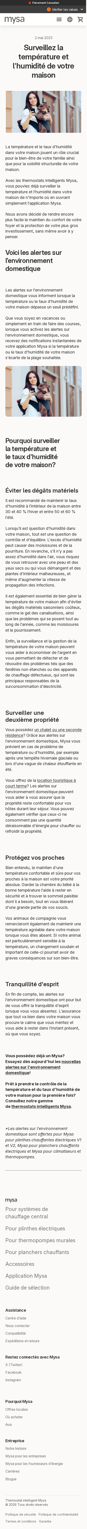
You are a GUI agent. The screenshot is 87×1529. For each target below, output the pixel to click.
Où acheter (14, 1437)
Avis (8, 1444)
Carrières (12, 1491)
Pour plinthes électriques (35, 1248)
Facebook (13, 1392)
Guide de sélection (27, 1307)
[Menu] (56, 19)
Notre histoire (15, 1468)
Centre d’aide (15, 1338)
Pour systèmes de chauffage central (26, 1233)
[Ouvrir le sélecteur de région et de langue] (67, 19)
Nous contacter (17, 1345)
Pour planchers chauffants (37, 1272)
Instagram (13, 1400)
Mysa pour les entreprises (25, 1476)
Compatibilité (15, 1353)
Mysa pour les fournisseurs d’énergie (34, 1483)
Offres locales (16, 1429)
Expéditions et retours (22, 1360)
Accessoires (19, 1284)
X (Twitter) (14, 1385)
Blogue (11, 1499)
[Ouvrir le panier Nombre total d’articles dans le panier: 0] (78, 19)
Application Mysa (26, 1295)
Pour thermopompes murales (40, 1260)
